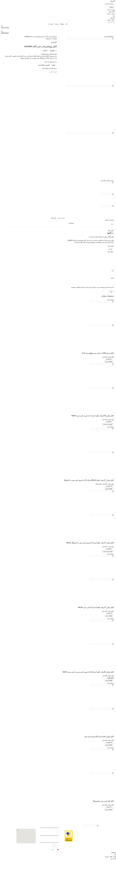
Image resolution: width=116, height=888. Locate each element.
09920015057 (50, 841)
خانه (55, 36)
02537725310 (50, 837)
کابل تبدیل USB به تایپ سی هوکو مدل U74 (98, 353)
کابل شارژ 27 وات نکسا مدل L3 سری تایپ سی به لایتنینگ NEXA (90, 543)
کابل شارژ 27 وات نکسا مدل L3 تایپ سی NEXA (96, 607)
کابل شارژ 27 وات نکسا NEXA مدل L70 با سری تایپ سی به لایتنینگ (89, 480)
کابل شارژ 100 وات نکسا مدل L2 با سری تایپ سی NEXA (92, 416)
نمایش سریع (107, 350)
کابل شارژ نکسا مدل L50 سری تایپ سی (99, 736)
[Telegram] (49, 845)
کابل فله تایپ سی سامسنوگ (103, 801)
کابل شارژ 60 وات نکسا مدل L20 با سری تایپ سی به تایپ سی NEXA (88, 672)
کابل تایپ (45, 36)
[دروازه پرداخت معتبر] (69, 836)
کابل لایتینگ (98, 484)
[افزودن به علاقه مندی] (103, 350)
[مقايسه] (112, 350)
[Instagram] (54, 845)
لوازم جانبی (51, 36)
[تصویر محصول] (102, 336)
